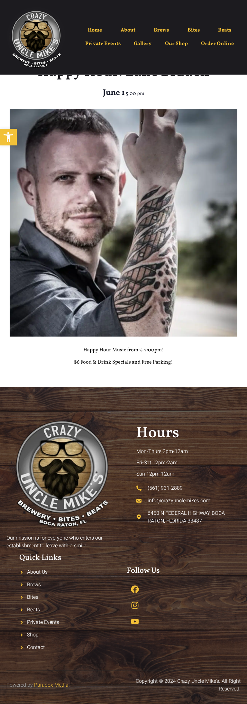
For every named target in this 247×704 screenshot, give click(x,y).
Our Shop (176, 43)
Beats (224, 30)
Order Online (217, 43)
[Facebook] (135, 589)
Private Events (103, 43)
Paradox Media (51, 685)
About (128, 30)
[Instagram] (135, 605)
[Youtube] (135, 621)
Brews (161, 30)
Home (95, 30)
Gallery (142, 43)
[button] (8, 137)
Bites (194, 30)
